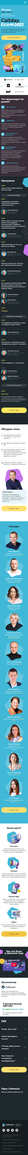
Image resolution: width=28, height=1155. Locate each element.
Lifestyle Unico (11, 377)
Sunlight (16, 271)
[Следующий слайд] (27, 85)
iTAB (20, 300)
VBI (16, 370)
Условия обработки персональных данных (11, 1149)
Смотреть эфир (14, 407)
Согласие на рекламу (7, 1146)
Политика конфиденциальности (9, 1140)
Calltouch (21, 234)
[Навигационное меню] (25, 2)
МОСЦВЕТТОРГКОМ (12, 353)
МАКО (15, 294)
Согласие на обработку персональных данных (12, 1143)
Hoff (20, 331)
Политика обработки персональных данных (11, 1137)
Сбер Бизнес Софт (18, 253)
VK (14, 211)
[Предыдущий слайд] (1, 85)
